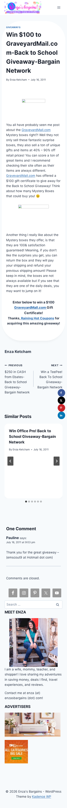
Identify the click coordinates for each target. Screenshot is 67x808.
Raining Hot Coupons (37, 318)
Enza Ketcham (18, 79)
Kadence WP (41, 796)
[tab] (26, 501)
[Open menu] (58, 7)
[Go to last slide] (10, 461)
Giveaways (13, 27)
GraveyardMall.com (36, 130)
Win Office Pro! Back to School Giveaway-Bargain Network (32, 436)
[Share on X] (61, 400)
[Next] (57, 461)
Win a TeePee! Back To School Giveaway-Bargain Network (49, 376)
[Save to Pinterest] (61, 408)
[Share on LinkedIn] (61, 415)
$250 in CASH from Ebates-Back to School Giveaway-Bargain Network (17, 379)
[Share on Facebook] (61, 393)
